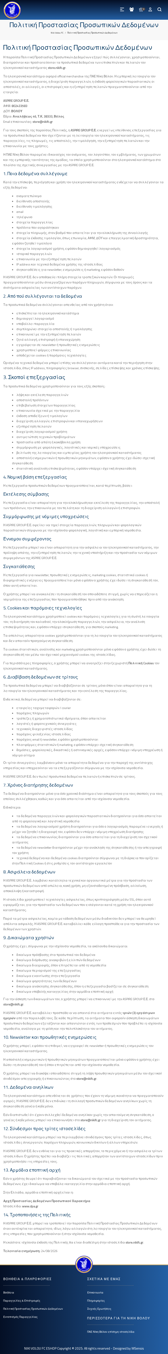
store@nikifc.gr (43, 121)
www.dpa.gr (30, 1206)
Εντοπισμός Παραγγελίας (20, 1317)
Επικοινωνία (95, 1292)
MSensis (137, 1348)
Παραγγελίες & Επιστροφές (21, 1301)
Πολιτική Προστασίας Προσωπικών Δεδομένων (33, 1309)
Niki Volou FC (57, 32)
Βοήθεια (8, 1292)
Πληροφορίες (96, 1301)
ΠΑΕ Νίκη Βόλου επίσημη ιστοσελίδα (110, 1332)
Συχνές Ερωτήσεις (99, 1309)
